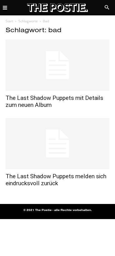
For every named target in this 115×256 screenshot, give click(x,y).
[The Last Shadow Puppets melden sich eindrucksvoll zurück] (57, 144)
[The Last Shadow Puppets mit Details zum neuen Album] (57, 65)
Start (9, 21)
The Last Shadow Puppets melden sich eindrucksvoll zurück (56, 180)
